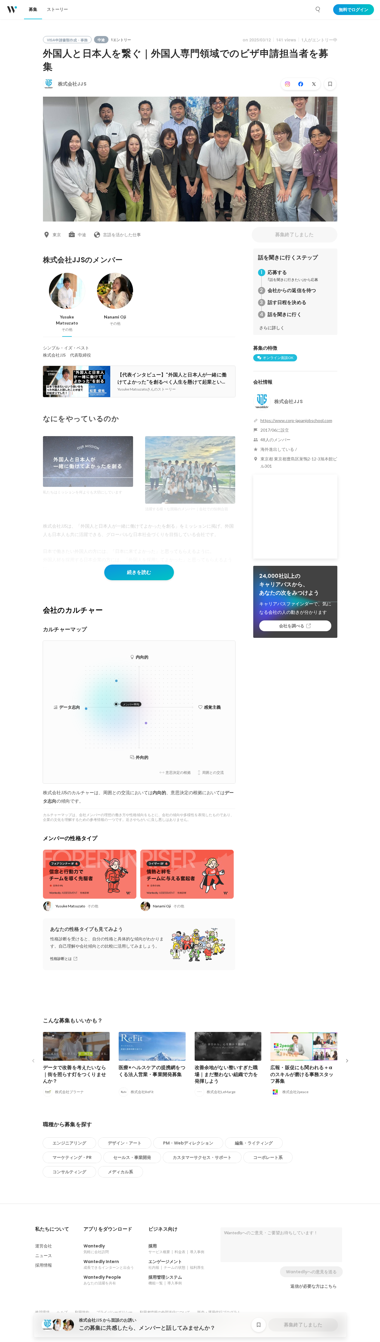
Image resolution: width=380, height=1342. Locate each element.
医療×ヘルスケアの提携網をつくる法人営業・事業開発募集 (152, 1071)
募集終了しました (294, 234)
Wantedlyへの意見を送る (311, 1272)
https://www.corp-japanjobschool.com (296, 420)
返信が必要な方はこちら (313, 1286)
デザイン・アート (124, 1143)
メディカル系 (120, 1172)
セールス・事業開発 (132, 1157)
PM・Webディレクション (188, 1143)
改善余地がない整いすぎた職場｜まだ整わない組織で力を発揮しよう (226, 1074)
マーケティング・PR (72, 1157)
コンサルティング (69, 1172)
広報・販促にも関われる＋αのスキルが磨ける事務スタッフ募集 (302, 1074)
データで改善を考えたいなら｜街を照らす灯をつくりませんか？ (74, 1074)
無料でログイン (353, 10)
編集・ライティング (254, 1143)
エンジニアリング (69, 1143)
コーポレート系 (268, 1157)
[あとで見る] (330, 84)
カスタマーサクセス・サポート (202, 1157)
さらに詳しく (271, 328)
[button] (52, 1229)
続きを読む (139, 572)
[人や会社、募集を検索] (318, 10)
